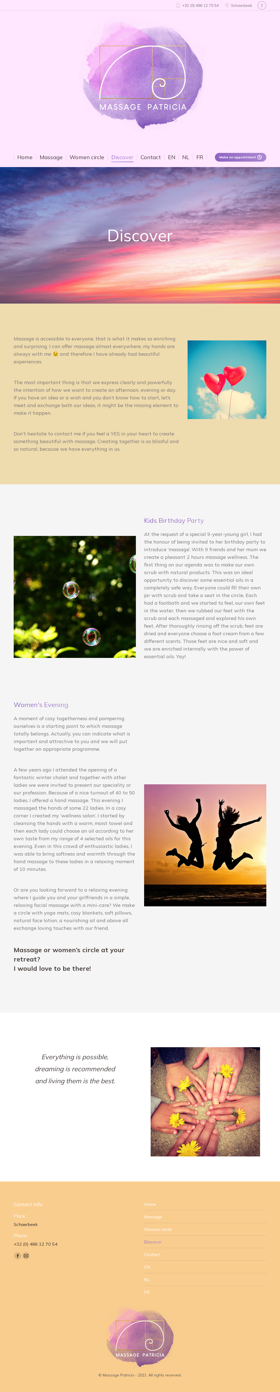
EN (147, 1267)
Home (150, 1204)
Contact (152, 1254)
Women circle (158, 1229)
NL (147, 1279)
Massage (153, 1216)
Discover (153, 1242)
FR (147, 1292)
